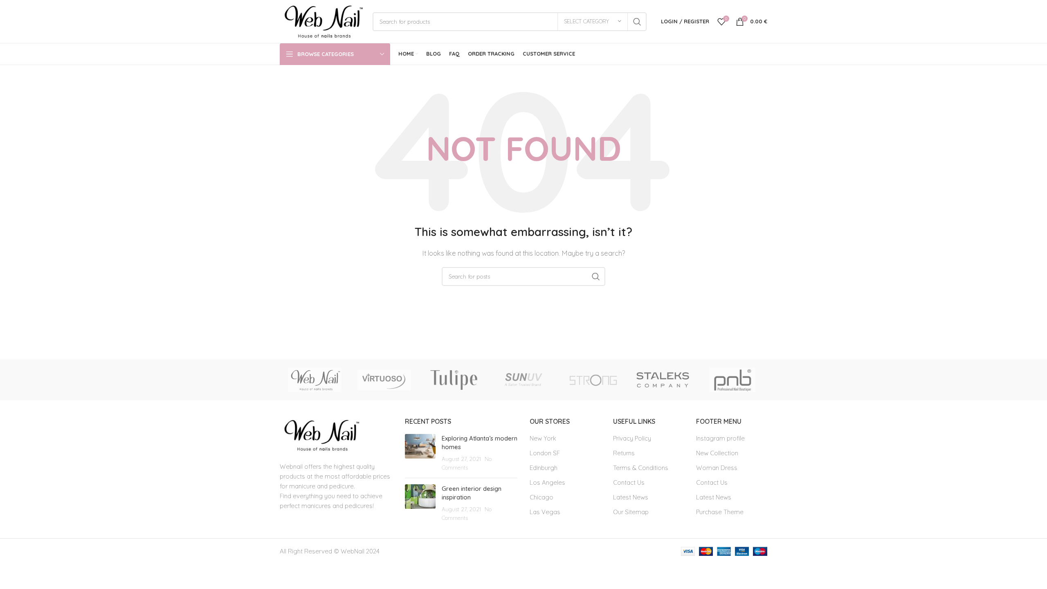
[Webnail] (314, 380)
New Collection (717, 453)
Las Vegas (545, 512)
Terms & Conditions (640, 468)
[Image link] (320, 434)
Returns (624, 453)
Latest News (630, 497)
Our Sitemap (631, 512)
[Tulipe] (454, 380)
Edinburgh (543, 468)
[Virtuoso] (384, 380)
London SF (545, 453)
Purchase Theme (720, 512)
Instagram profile (720, 438)
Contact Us (629, 482)
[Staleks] (662, 380)
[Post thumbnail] (420, 453)
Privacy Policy (632, 438)
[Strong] (593, 380)
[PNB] (732, 380)
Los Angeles (547, 482)
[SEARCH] (637, 21)
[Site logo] (322, 21)
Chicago (541, 497)
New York (543, 438)
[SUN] (523, 380)
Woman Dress (716, 468)
